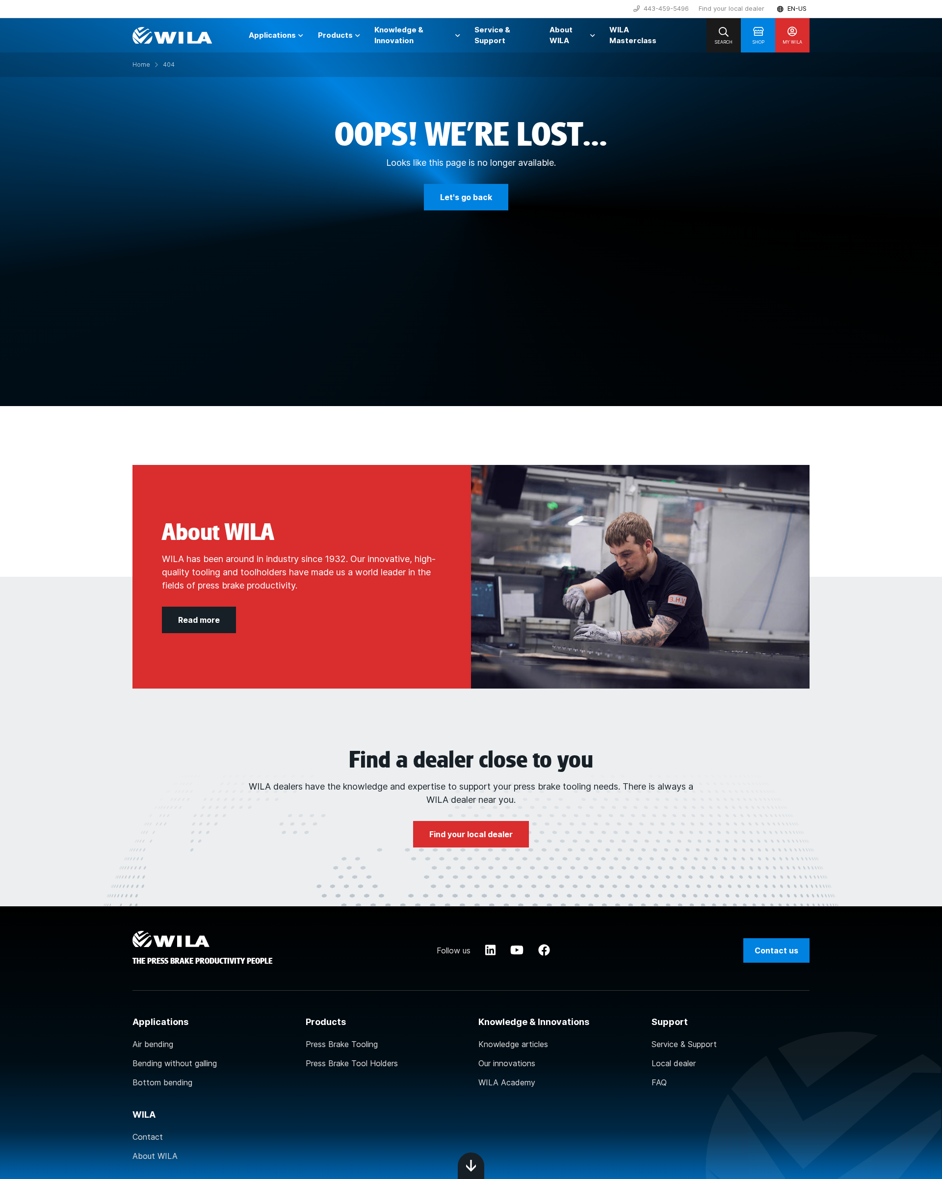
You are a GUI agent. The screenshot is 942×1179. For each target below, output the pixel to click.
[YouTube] (516, 950)
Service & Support (684, 1044)
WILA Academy (506, 1082)
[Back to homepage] (172, 35)
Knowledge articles (513, 1044)
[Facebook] (544, 950)
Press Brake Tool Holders (352, 1063)
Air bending (152, 1044)
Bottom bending (162, 1082)
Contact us (776, 950)
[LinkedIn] (490, 950)
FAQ (659, 1082)
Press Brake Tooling (342, 1044)
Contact (147, 1137)
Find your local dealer (731, 8)
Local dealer (674, 1063)
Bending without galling (174, 1063)
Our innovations (506, 1063)
